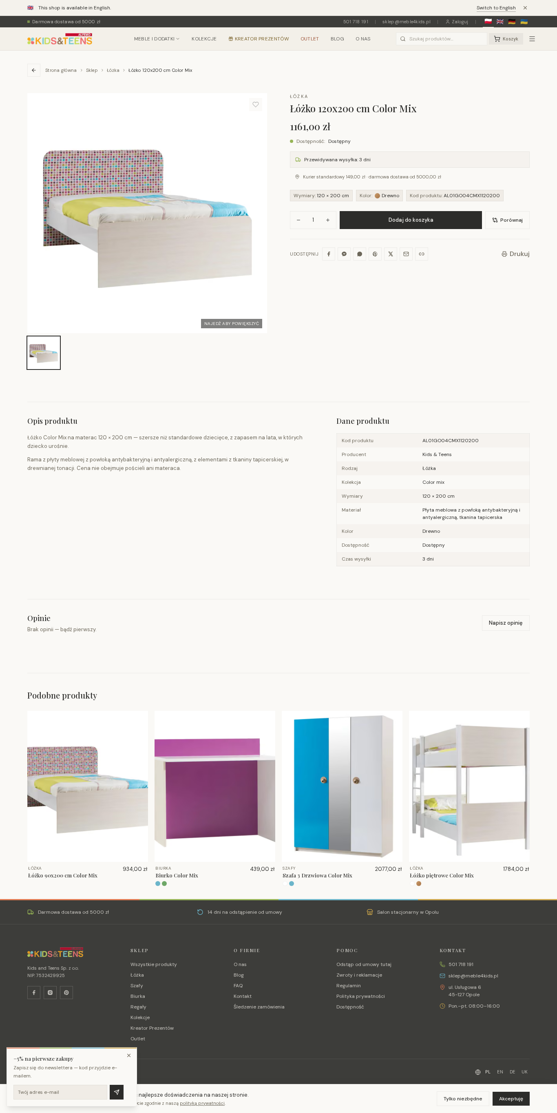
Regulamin (348, 985)
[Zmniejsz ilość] (298, 220)
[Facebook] (33, 992)
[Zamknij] (128, 1055)
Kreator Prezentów (262, 39)
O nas (363, 39)
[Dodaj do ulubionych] (255, 104)
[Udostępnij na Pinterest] (375, 253)
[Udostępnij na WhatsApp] (359, 253)
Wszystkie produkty (153, 964)
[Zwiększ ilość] (328, 220)
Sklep (92, 70)
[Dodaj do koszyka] (139, 733)
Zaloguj (460, 21)
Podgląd (91, 855)
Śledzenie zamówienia (259, 1007)
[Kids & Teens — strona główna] (59, 39)
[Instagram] (50, 992)
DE (512, 1072)
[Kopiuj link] (421, 253)
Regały (138, 1007)
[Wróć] (33, 70)
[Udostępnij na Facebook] (328, 253)
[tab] (43, 352)
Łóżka (113, 70)
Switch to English (496, 7)
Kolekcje (204, 39)
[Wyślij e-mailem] (406, 253)
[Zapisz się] (117, 1092)
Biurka (137, 996)
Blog (337, 39)
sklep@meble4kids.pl (406, 21)
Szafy (136, 985)
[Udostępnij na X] (390, 253)
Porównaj (511, 220)
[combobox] (441, 38)
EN (500, 1072)
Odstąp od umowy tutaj (363, 964)
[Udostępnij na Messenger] (344, 253)
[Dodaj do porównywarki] (139, 746)
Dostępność (350, 1007)
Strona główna (61, 70)
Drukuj (520, 253)
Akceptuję (511, 1098)
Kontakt (243, 996)
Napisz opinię (506, 622)
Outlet (310, 39)
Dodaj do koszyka (411, 219)
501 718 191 (355, 21)
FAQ (238, 985)
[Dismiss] (525, 7)
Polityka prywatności (360, 996)
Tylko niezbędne (463, 1098)
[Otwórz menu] (532, 38)
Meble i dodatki (154, 39)
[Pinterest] (66, 992)
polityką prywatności (202, 1103)
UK (525, 1072)
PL (488, 1072)
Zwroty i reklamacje (359, 975)
